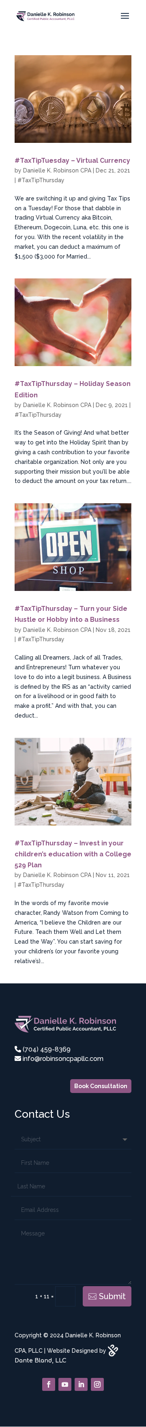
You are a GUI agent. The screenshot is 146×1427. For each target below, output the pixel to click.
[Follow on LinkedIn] (81, 1384)
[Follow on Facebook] (48, 1384)
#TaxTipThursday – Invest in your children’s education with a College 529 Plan (73, 854)
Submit (112, 1296)
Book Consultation (100, 1086)
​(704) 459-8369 (46, 1049)
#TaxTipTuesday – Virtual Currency (72, 160)
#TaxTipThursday (40, 180)
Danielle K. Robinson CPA (57, 170)
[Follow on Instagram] (97, 1384)
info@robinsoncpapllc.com (62, 1059)
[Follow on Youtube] (64, 1384)
